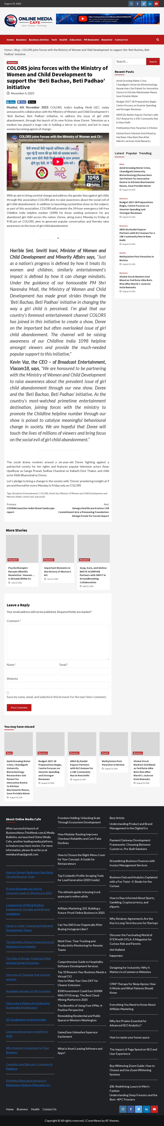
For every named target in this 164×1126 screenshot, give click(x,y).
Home (10, 39)
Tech (54, 39)
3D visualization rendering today (26, 1019)
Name (11, 664)
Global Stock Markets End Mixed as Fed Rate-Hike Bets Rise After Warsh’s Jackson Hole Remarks (136, 137)
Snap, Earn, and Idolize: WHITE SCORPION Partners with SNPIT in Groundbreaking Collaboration (93, 575)
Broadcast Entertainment (25, 493)
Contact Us (121, 39)
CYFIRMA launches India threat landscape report (30, 508)
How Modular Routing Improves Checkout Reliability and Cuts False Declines (79, 838)
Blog (17, 50)
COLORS (43, 493)
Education (76, 39)
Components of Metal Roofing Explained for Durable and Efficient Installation (28, 909)
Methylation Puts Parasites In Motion (136, 127)
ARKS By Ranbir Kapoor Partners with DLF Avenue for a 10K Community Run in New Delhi (137, 118)
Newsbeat (12, 62)
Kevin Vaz (54, 493)
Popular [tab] (131, 153)
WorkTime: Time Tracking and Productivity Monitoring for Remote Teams (80, 945)
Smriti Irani (28, 496)
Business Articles (39, 39)
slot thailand (117, 949)
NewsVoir (106, 39)
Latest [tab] (119, 153)
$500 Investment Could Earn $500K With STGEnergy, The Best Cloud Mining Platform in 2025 (80, 995)
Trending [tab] (145, 153)
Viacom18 (40, 496)
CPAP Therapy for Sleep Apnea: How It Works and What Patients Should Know (133, 988)
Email (64, 664)
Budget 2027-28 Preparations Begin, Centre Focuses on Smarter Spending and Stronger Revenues (136, 105)
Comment (14, 621)
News (121, 164)
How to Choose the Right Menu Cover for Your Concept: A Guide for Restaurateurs (81, 859)
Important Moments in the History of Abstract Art (57, 571)
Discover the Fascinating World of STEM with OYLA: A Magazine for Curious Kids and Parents (131, 939)
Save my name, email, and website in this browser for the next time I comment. (57, 697)
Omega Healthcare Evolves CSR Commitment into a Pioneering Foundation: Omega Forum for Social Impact (83, 510)
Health (63, 39)
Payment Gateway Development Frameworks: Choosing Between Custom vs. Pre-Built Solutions (130, 844)
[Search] (158, 40)
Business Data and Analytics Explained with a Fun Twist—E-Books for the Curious (133, 881)
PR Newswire (91, 39)
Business (21, 39)
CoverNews (93, 1120)
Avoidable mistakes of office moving (28, 991)
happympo (116, 955)
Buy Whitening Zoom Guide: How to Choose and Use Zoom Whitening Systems (132, 1070)
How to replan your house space (130, 1037)
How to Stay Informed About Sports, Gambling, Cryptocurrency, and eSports (132, 902)
